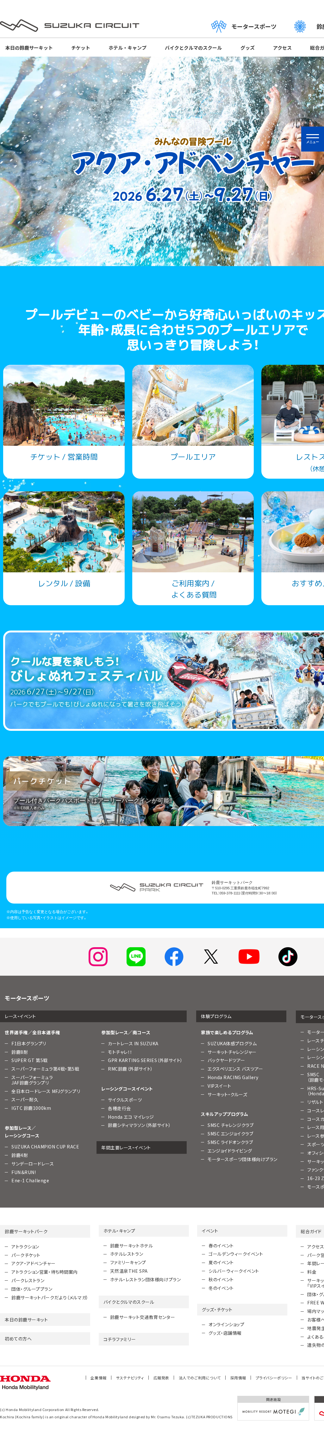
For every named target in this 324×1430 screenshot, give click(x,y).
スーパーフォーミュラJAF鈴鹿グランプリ (32, 1080)
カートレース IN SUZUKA (133, 1043)
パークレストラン (27, 1280)
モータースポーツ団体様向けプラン (242, 1159)
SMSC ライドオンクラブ (230, 1142)
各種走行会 (119, 1108)
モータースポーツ (254, 26)
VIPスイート (219, 1086)
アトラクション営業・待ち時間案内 (44, 1272)
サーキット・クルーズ (227, 1094)
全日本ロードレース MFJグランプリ (45, 1091)
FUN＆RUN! (23, 1172)
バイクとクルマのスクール (193, 47)
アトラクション (25, 1246)
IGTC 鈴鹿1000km (31, 1108)
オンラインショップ (226, 1324)
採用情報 (238, 1378)
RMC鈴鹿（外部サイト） (130, 1069)
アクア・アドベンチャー (33, 1263)
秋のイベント (221, 1279)
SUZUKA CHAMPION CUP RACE (45, 1146)
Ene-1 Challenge (30, 1180)
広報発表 (161, 1378)
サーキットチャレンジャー (232, 1052)
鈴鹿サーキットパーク (26, 1231)
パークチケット (25, 1255)
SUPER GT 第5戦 (29, 1060)
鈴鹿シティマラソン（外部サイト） (139, 1125)
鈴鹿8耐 (19, 1052)
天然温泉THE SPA (129, 1271)
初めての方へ (18, 1338)
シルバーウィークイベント (234, 1271)
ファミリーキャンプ (128, 1262)
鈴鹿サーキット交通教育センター (142, 1317)
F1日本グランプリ (28, 1043)
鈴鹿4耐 (19, 1155)
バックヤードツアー (226, 1060)
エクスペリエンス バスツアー (235, 1069)
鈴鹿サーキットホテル (131, 1245)
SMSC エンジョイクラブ (230, 1133)
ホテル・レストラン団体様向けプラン (145, 1279)
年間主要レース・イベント (126, 1147)
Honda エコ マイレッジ (131, 1117)
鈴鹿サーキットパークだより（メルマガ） (50, 1297)
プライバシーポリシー (274, 1378)
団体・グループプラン (32, 1289)
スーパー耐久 (24, 1099)
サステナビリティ (130, 1378)
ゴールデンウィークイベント (236, 1254)
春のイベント (221, 1245)
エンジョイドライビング (230, 1150)
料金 (311, 1272)
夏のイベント (221, 1262)
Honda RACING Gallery (233, 1077)
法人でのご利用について (200, 1378)
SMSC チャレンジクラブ (230, 1125)
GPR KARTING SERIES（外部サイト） (145, 1060)
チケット (80, 47)
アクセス (282, 47)
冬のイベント (221, 1288)
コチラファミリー (119, 1339)
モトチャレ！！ (120, 1052)
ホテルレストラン (126, 1254)
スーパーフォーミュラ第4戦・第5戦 (45, 1069)
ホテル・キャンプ (127, 47)
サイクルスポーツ (125, 1100)
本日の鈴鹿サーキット (29, 47)
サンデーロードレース (32, 1163)
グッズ (247, 47)
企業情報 (98, 1378)
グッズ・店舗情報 (225, 1333)
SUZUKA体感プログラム (232, 1043)
